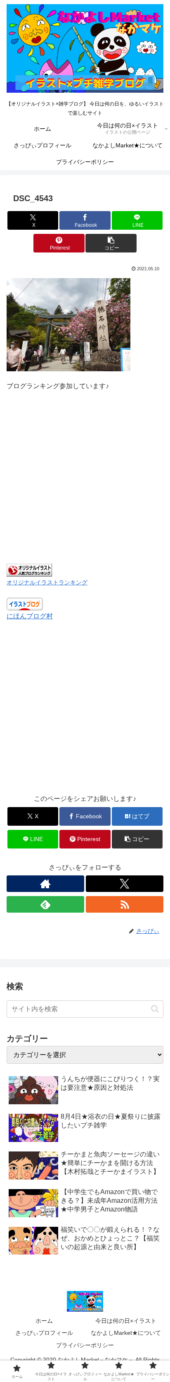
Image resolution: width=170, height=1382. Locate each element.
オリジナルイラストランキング (47, 582)
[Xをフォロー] (124, 883)
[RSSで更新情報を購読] (124, 904)
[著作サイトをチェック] (45, 883)
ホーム (44, 1320)
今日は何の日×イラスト (125, 1320)
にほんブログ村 (30, 616)
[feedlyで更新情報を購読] (45, 904)
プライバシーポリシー (85, 1345)
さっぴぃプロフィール (44, 1332)
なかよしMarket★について (126, 1332)
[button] (111, 243)
